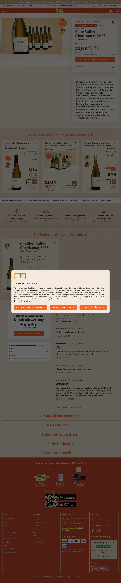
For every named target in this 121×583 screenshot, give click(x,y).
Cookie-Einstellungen (29, 307)
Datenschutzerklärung (24, 301)
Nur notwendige (62, 307)
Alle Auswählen (92, 307)
